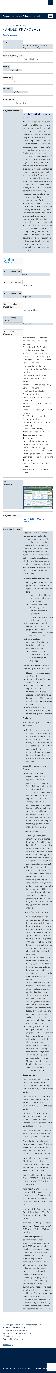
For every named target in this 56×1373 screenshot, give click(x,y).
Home (6, 25)
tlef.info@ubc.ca (15, 1339)
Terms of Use (26, 1368)
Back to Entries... (10, 35)
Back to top (8, 1345)
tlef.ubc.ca (15, 1336)
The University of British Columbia (20, 5)
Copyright (37, 1368)
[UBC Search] (50, 3)
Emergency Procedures (11, 1368)
